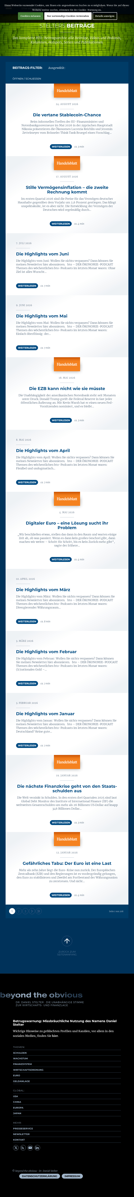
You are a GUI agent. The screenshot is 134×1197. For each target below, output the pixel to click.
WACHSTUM (20, 1058)
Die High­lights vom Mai (41, 316)
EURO (16, 1075)
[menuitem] (39, 1176)
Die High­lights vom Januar (45, 713)
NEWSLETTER (21, 1134)
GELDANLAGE (21, 1081)
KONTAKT (19, 1139)
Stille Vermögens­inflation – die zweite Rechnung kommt (67, 189)
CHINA (17, 1101)
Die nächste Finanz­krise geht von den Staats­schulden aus (67, 788)
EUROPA (18, 1107)
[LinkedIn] (37, 1148)
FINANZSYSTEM (22, 1064)
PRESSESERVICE (23, 1128)
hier (55, 1036)
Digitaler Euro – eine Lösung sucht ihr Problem (67, 525)
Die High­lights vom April (43, 450)
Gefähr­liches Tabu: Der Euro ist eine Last (67, 863)
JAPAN (17, 1113)
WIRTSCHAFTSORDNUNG (28, 1069)
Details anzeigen (104, 16)
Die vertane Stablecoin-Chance (67, 114)
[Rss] (23, 1148)
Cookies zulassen (31, 16)
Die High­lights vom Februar (46, 651)
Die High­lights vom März (43, 589)
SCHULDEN (20, 1052)
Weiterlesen (61, 146)
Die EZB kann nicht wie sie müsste (67, 388)
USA (15, 1096)
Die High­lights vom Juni (42, 253)
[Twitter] (16, 1148)
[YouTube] (30, 1148)
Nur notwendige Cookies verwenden (68, 16)
